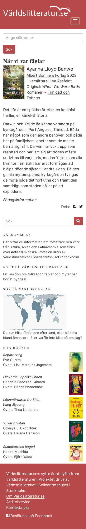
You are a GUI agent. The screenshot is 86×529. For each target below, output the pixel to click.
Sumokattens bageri (19, 447)
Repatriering (12, 355)
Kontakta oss (17, 507)
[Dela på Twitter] (80, 206)
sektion (14, 274)
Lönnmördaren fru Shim (21, 399)
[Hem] (41, 8)
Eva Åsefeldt (61, 81)
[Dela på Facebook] (73, 206)
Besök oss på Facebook (31, 516)
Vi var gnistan (14, 423)
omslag (74, 338)
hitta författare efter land (35, 333)
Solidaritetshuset (46, 257)
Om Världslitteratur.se (25, 496)
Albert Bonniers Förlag (46, 75)
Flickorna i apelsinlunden (22, 377)
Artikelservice (18, 502)
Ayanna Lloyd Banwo (50, 69)
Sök (9, 49)
